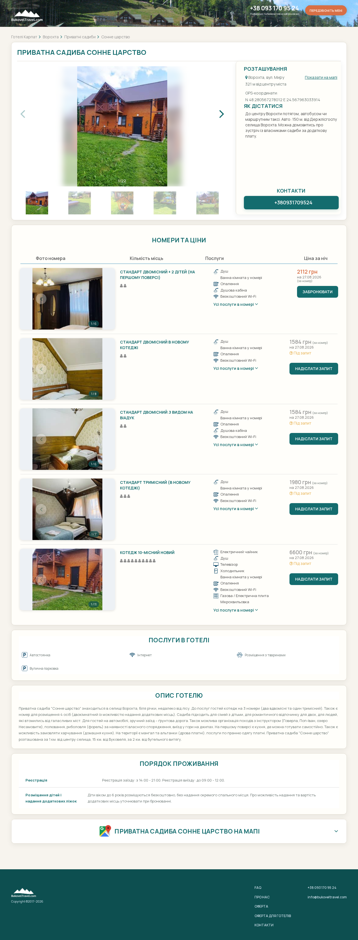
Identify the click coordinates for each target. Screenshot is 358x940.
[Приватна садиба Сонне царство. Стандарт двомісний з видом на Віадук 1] (67, 439)
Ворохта (51, 36)
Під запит (302, 353)
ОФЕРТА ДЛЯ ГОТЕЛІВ (273, 915)
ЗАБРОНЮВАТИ (318, 291)
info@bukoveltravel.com (327, 897)
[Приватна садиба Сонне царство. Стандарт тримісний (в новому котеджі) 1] (67, 509)
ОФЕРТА (261, 906)
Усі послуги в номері (234, 304)
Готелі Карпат (24, 36)
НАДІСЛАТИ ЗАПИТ (314, 368)
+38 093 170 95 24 (274, 8)
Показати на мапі (321, 77)
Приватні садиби (80, 36)
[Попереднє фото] (41, 298)
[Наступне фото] (93, 298)
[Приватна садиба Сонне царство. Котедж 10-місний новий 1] (67, 579)
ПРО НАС (262, 897)
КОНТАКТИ (264, 925)
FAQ (258, 887)
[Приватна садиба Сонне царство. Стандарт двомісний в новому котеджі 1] (67, 369)
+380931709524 (293, 202)
